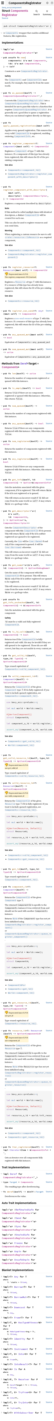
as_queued (17, 93)
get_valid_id (19, 655)
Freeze (18, 1243)
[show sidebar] (2, 3)
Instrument (21, 1349)
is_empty (17, 388)
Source (5, 18)
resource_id (19, 1030)
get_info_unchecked (14, 602)
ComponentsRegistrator (25, 3)
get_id (16, 869)
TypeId (18, 658)
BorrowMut (20, 1297)
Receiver (23, 1379)
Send (18, 1218)
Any (40, 311)
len (14, 373)
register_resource (22, 267)
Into (21, 1354)
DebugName (42, 568)
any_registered (21, 459)
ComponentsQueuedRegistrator (20, 96)
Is (15, 1369)
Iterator (15, 1150)
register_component (23, 143)
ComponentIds (32, 63)
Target (13, 1182)
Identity (19, 1338)
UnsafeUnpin (22, 1259)
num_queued (18, 406)
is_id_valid (19, 631)
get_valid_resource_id (16, 758)
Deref (23, 363)
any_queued (18, 423)
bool (9, 337)
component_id (19, 886)
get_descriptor (21, 511)
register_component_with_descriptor (24, 190)
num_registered (21, 441)
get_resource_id (21, 1002)
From (17, 1317)
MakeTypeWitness (17, 1331)
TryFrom (23, 1392)
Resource (8, 270)
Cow (20, 520)
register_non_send (22, 311)
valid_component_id (23, 676)
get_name (17, 565)
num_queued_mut (21, 349)
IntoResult (21, 1364)
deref (10, 1191)
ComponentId (41, 146)
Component (9, 146)
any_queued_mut (21, 334)
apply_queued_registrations (19, 125)
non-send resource (23, 318)
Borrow (18, 1286)
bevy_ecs (6, 7)
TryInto (23, 1402)
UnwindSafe (23, 1234)
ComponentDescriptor (35, 196)
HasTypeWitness (28, 1322)
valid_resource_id (22, 783)
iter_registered (21, 1147)
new (23, 57)
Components (39, 60)
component (16, 7)
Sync (18, 1226)
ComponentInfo (41, 482)
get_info (17, 479)
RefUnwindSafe (25, 1209)
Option (27, 482)
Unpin (17, 1251)
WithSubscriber (24, 1412)
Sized (23, 1282)
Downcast (19, 1307)
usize (10, 352)
